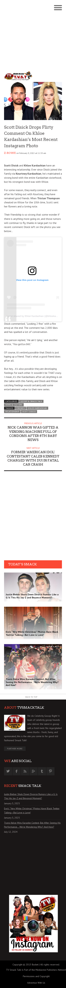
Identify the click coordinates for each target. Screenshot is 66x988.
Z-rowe (10, 153)
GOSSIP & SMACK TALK (31, 401)
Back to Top (31, 697)
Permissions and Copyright (36, 976)
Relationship (12, 411)
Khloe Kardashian (37, 408)
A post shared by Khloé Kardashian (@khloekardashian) (36, 316)
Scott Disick (29, 411)
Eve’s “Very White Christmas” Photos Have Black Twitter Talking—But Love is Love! (32, 810)
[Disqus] (33, 516)
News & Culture (13, 405)
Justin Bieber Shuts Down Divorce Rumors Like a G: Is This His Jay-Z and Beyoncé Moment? (31, 796)
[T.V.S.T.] (18, 76)
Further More (15, 748)
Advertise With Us (36, 982)
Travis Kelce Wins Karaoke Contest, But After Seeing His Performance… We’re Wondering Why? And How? (32, 824)
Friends (20, 408)
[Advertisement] (33, 35)
